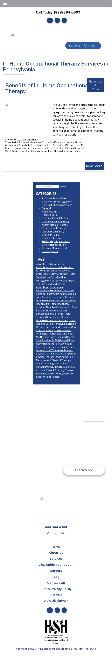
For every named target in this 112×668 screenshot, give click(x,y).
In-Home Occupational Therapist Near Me (64, 145)
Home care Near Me (62, 290)
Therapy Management (54, 248)
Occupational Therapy (27, 139)
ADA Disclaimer (56, 600)
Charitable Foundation (56, 564)
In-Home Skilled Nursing (55, 221)
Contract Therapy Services (57, 205)
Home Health (49, 211)
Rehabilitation (44, 367)
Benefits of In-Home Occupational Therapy (47, 88)
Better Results (60, 274)
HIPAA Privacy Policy (56, 589)
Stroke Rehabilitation (54, 244)
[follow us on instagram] (56, 20)
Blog (56, 577)
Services (56, 558)
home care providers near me (52, 294)
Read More (94, 166)
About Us (56, 552)
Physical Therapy (51, 238)
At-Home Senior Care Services (53, 270)
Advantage (24, 142)
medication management (62, 347)
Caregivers (58, 280)
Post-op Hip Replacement (56, 241)
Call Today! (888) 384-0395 (58, 12)
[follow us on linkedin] (63, 20)
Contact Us (56, 533)
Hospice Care (49, 215)
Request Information (83, 45)
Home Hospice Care (57, 320)
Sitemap (56, 595)
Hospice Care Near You (53, 337)
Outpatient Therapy (53, 231)
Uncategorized (50, 251)
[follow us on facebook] (49, 20)
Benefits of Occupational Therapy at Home (51, 142)
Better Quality (44, 274)
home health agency (57, 300)
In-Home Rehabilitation (55, 218)
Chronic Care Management (57, 201)
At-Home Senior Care (54, 198)
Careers (56, 570)
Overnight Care (50, 234)
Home (56, 546)
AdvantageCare (57, 264)
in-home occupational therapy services (24, 148)
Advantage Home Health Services (55, 267)
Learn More (84, 470)
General (46, 208)
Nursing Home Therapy (55, 225)
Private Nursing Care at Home (52, 363)
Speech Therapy (55, 370)
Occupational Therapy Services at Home (60, 151)
